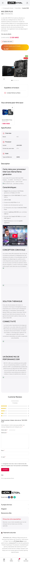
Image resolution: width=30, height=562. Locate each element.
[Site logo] (15, 2)
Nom (3, 450)
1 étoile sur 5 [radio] (9, 430)
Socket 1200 (25, 8)
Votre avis (4, 432)
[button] (2, 68)
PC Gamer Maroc (18, 541)
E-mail (3, 457)
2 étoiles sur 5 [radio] (11, 430)
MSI (18, 136)
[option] (13, 80)
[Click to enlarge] (4, 79)
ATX (18, 148)
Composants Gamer (8, 8)
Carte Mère (18, 8)
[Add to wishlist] (12, 110)
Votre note (4, 430)
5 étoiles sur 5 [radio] (14, 430)
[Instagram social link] (12, 497)
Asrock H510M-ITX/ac (7, 120)
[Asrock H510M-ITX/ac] (8, 112)
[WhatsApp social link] (14, 497)
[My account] (27, 2)
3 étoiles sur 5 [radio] (12, 430)
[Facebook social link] (9, 497)
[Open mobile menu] (2, 2)
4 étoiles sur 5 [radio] (13, 430)
